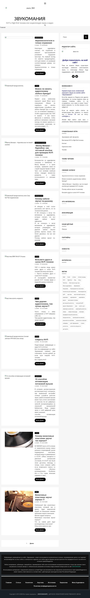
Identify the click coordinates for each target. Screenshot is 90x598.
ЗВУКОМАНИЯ (29, 19)
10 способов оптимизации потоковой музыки (44, 381)
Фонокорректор (82, 291)
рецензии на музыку (81, 320)
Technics (65, 283)
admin (37, 45)
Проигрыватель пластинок (76, 288)
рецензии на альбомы (68, 320)
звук (76, 306)
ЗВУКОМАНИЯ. (76, 566)
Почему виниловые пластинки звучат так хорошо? (44, 438)
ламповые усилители (68, 309)
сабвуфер (65, 323)
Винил (36, 492)
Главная (9, 582)
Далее (32, 543)
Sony (79, 280)
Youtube (64, 150)
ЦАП (64, 294)
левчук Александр (72, 311)
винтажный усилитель (68, 303)
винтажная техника (73, 300)
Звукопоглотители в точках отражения (44, 41)
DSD (64, 277)
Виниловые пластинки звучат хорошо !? (43, 497)
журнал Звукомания (68, 306)
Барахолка (64, 582)
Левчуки (64, 229)
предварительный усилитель (70, 314)
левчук (64, 311)
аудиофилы (82, 297)
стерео (82, 323)
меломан (81, 311)
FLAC (68, 277)
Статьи (36, 85)
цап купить (65, 329)
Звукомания (77, 285)
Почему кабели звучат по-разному (44, 199)
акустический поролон (79, 294)
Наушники (65, 288)
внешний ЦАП (79, 303)
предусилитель (66, 317)
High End (69, 280)
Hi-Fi (64, 280)
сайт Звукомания (74, 323)
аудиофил (65, 297)
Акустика (40, 582)
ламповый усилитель (81, 309)
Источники (52, 582)
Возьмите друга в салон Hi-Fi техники (44, 260)
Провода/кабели (39, 195)
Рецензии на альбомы (40, 142)
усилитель (65, 326)
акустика (69, 294)
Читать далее (40, 73)
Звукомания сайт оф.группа (70, 137)
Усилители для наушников (69, 291)
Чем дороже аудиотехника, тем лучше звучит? (44, 303)
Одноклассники (66, 146)
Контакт (64, 143)
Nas (75, 280)
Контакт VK (72, 114)
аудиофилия (73, 297)
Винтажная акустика (74, 283)
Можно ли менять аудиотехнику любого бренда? (43, 91)
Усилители (29, 582)
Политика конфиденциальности (45, 586)
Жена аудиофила (67, 285)
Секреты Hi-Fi (41, 339)
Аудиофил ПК (38, 376)
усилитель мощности (75, 326)
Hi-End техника (82, 277)
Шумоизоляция (38, 37)
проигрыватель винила (78, 317)
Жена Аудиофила (78, 582)
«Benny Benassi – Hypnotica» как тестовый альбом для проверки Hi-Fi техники (44, 150)
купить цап (82, 306)
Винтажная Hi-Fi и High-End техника (72, 140)
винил (64, 300)
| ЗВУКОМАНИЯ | (42, 594)
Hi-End (74, 277)
